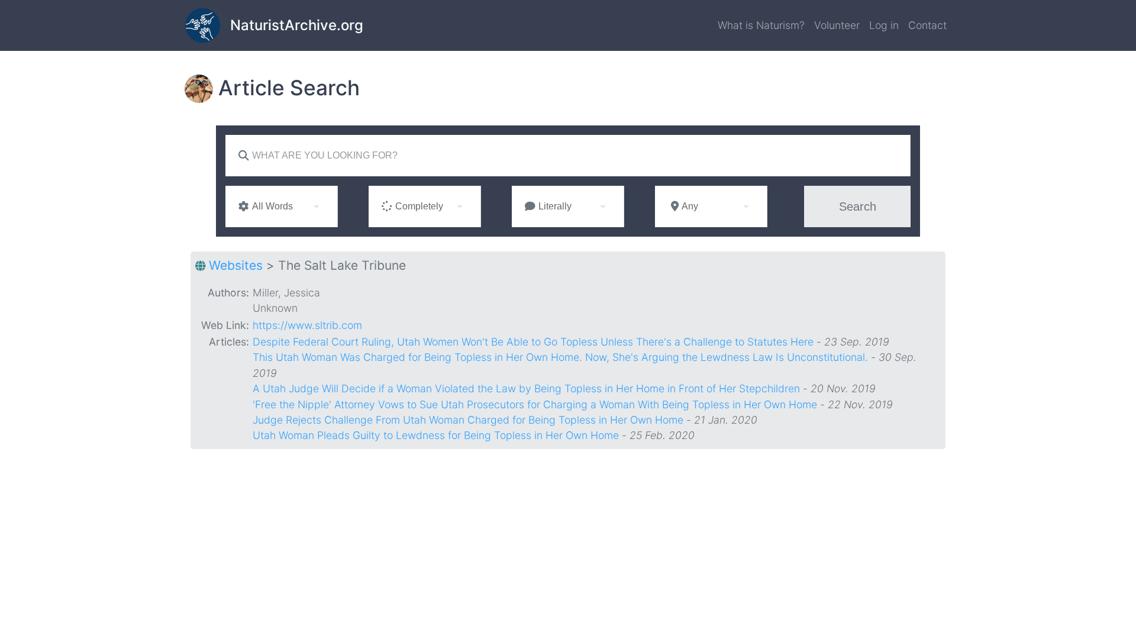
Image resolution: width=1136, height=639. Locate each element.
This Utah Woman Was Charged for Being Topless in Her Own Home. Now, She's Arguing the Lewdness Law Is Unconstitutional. (560, 357)
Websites (236, 265)
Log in (884, 25)
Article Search (289, 88)
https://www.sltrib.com (307, 325)
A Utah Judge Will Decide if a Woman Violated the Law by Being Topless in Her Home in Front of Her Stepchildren (526, 388)
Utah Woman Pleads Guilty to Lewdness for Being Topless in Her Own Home (436, 435)
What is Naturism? (761, 25)
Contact (927, 25)
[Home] (207, 25)
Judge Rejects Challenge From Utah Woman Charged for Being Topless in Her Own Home (468, 420)
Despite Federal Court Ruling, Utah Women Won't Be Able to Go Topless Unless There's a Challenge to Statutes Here (533, 341)
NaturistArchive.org (296, 25)
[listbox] (281, 206)
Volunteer (837, 25)
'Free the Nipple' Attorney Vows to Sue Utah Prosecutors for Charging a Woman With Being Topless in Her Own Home (535, 404)
